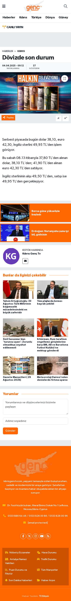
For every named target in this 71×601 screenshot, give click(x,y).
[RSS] (48, 536)
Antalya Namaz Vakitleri (16, 561)
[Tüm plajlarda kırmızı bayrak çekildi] (52, 289)
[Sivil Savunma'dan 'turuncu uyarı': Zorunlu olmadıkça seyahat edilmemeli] (18, 327)
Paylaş (10, 117)
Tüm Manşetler (49, 570)
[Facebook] (23, 536)
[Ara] (65, 6)
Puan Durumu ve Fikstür (16, 572)
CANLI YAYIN (14, 27)
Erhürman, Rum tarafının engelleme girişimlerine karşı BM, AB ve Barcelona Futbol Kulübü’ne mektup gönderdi (52, 345)
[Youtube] (42, 536)
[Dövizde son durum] (35, 93)
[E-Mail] (25, 261)
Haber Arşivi (48, 580)
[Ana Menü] (4, 6)
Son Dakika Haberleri (20, 580)
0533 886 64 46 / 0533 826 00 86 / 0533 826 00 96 (38, 516)
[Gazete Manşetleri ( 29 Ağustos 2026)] (18, 365)
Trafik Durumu (48, 559)
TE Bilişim (44, 596)
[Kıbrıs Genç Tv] (11, 256)
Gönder (10, 430)
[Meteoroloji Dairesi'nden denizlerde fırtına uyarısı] (52, 365)
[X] (29, 536)
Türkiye (36, 17)
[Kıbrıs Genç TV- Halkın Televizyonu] (33, 6)
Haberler (9, 17)
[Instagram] (35, 536)
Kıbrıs (23, 17)
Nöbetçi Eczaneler (19, 552)
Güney (63, 17)
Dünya (50, 17)
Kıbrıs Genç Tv (31, 253)
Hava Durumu (49, 552)
